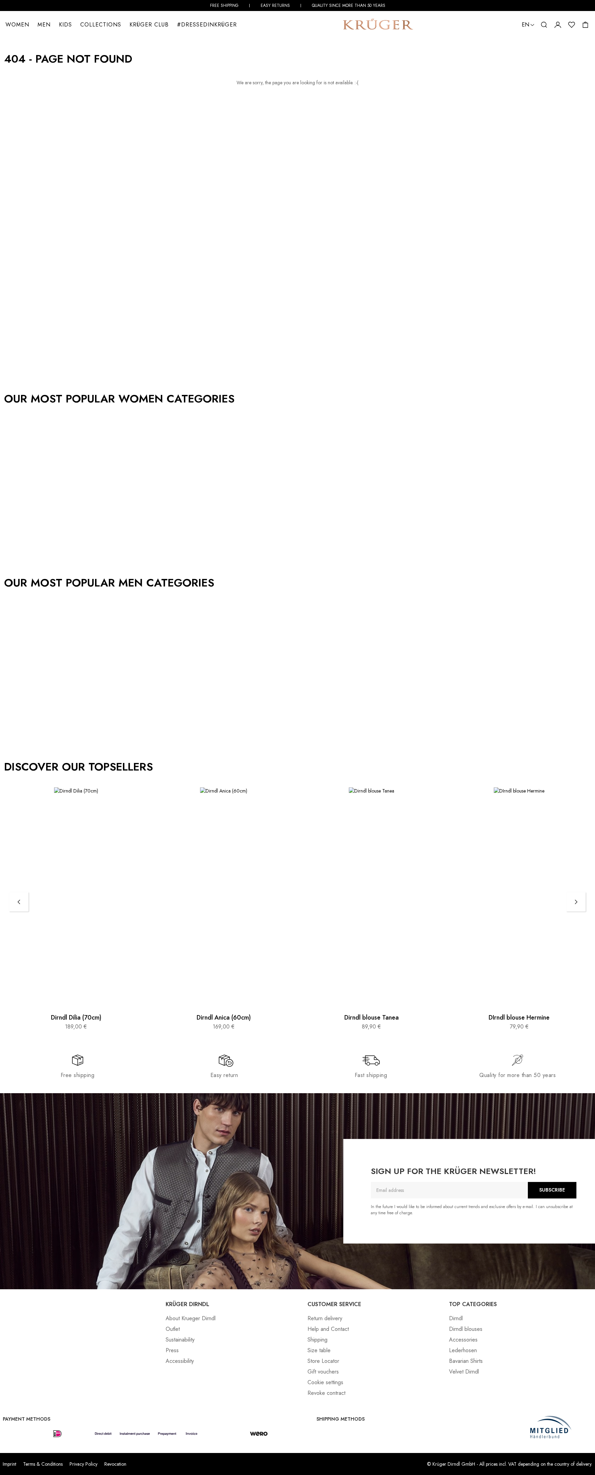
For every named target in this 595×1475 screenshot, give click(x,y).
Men (44, 25)
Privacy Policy (83, 1464)
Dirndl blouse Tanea (371, 1018)
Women (17, 25)
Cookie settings (325, 1382)
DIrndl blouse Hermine (519, 1018)
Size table (319, 1350)
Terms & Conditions (43, 1464)
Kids (65, 25)
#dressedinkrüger (207, 25)
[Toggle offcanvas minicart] (585, 25)
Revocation (115, 1464)
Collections (100, 25)
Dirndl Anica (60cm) (224, 1018)
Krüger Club (149, 25)
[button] (544, 25)
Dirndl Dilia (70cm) (76, 1018)
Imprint (9, 1464)
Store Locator (323, 1361)
